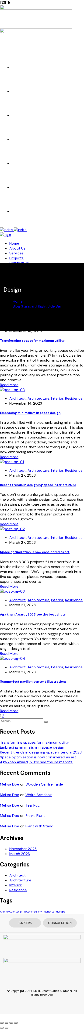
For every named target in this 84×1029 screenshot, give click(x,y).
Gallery (38, 911)
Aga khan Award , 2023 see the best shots (33, 614)
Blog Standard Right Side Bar (37, 306)
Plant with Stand (39, 826)
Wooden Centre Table (44, 784)
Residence (74, 398)
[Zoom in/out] (16, 1023)
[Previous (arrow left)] (2, 1028)
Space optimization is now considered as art (35, 552)
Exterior (28, 911)
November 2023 (23, 848)
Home (18, 301)
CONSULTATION (60, 923)
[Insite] (13, 229)
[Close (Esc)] (2, 1023)
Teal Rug (32, 805)
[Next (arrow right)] (6, 1028)
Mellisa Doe (9, 784)
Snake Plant (35, 815)
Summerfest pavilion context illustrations (33, 682)
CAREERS (25, 923)
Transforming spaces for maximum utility (32, 341)
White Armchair (38, 794)
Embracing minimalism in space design (30, 413)
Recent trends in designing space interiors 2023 (38, 485)
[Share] (6, 1023)
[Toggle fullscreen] (11, 1023)
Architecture (38, 398)
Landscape (58, 911)
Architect (17, 398)
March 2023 (19, 853)
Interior (57, 398)
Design (19, 911)
